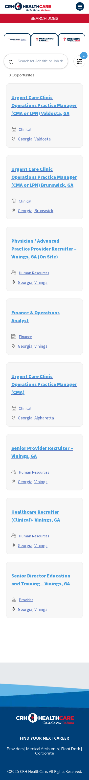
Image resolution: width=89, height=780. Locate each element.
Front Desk (70, 748)
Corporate (44, 753)
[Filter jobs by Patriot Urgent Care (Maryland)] (71, 39)
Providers (15, 748)
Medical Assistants (42, 748)
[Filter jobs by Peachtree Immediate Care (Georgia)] (17, 39)
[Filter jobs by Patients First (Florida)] (44, 39)
